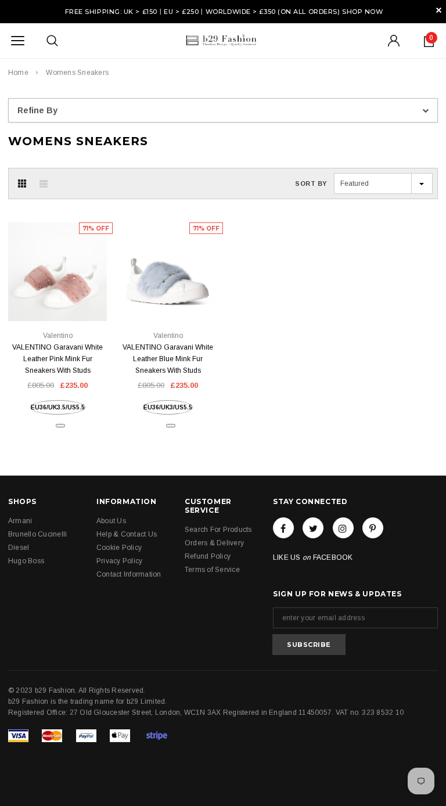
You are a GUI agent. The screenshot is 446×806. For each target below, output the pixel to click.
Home (18, 73)
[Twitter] (313, 527)
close (438, 10)
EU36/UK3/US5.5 (167, 407)
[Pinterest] (372, 527)
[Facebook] (283, 527)
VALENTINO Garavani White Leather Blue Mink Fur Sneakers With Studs (168, 359)
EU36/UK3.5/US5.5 (58, 407)
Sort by (311, 183)
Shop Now (362, 12)
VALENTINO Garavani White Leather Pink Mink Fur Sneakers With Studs (57, 359)
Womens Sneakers (77, 73)
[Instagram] (343, 527)
